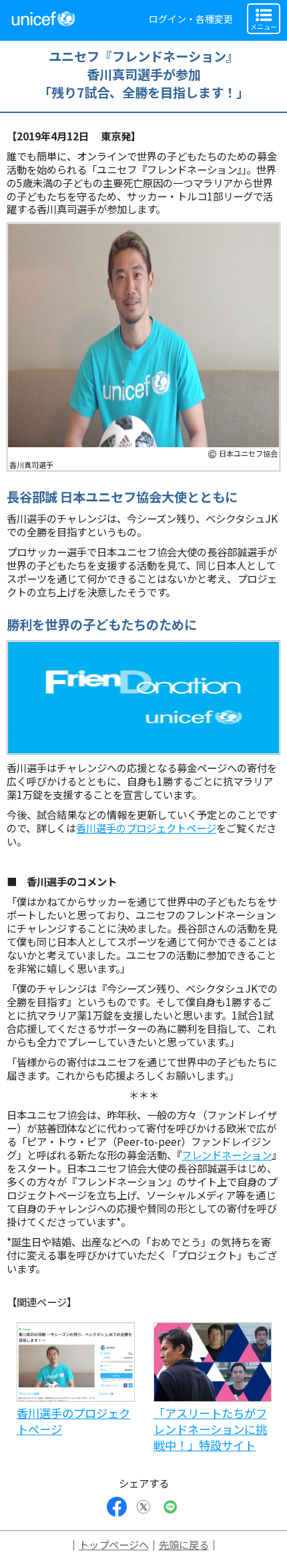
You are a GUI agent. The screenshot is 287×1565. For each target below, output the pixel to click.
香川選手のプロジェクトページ (146, 827)
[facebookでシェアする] (117, 1507)
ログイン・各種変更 (191, 18)
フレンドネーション (227, 1154)
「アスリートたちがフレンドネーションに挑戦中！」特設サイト (210, 1429)
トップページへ (114, 1544)
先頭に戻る (184, 1544)
